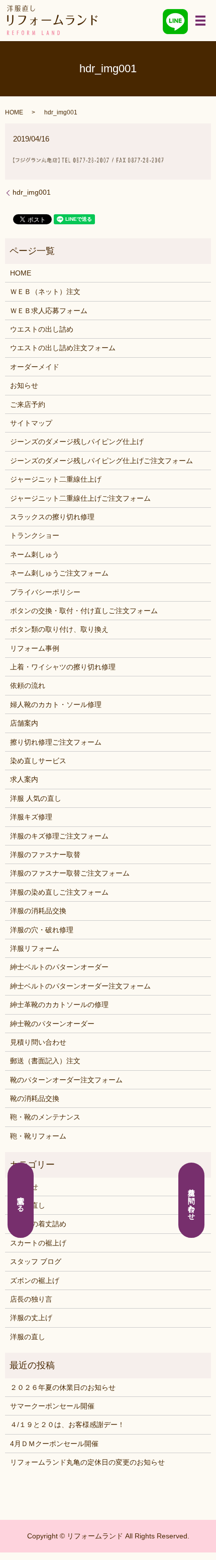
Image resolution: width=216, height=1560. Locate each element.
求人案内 (24, 779)
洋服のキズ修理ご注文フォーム (59, 836)
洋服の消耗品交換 (38, 911)
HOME (14, 112)
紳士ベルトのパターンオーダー (59, 967)
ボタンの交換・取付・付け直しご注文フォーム (84, 611)
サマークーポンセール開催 (52, 1406)
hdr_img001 (32, 192)
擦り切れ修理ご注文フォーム (55, 742)
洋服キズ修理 (31, 817)
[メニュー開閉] (200, 21)
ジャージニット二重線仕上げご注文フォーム (80, 498)
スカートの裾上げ (38, 1243)
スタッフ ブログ (35, 1261)
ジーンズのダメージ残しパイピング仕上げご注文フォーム (101, 461)
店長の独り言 (31, 1299)
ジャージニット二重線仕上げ (55, 479)
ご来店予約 (27, 404)
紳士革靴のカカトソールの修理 (59, 1005)
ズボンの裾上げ (34, 1281)
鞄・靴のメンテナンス (45, 1117)
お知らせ (24, 385)
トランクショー (34, 535)
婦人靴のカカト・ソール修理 (55, 704)
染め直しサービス (38, 761)
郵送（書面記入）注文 (45, 1061)
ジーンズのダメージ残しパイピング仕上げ (77, 442)
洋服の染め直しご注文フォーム (59, 892)
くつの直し (27, 1205)
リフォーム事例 (34, 648)
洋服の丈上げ (31, 1318)
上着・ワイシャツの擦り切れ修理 (63, 667)
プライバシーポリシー (45, 592)
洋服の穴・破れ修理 (41, 930)
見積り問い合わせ (38, 1042)
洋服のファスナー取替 (45, 854)
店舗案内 (24, 723)
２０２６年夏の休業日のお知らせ (63, 1387)
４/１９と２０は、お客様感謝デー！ (67, 1425)
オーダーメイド (34, 367)
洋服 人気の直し (35, 798)
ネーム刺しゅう (34, 554)
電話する (21, 1200)
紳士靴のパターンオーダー (52, 1024)
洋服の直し (27, 1337)
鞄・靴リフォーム (38, 1136)
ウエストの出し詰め (41, 329)
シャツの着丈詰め (38, 1224)
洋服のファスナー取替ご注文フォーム (70, 873)
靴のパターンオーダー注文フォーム (66, 1080)
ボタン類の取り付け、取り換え (59, 629)
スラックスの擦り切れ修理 (52, 517)
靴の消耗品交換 (34, 1098)
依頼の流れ (27, 685)
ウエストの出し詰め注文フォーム (63, 348)
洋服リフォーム (34, 948)
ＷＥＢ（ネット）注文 (45, 292)
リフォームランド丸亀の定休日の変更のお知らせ (87, 1462)
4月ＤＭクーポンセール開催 (54, 1444)
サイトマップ (31, 423)
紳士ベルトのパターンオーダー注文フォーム (80, 986)
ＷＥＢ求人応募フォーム (48, 311)
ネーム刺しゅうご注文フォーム (59, 573)
